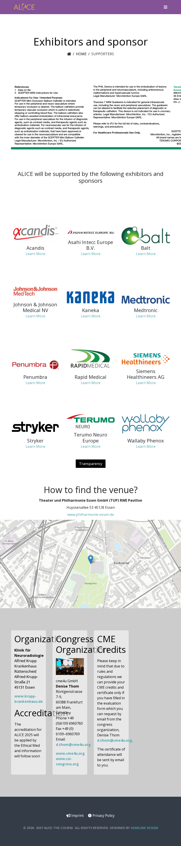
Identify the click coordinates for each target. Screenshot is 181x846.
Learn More (35, 253)
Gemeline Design (144, 828)
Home (81, 53)
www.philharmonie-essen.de (90, 514)
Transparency (90, 463)
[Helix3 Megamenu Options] (164, 7)
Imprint (77, 815)
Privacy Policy (103, 815)
